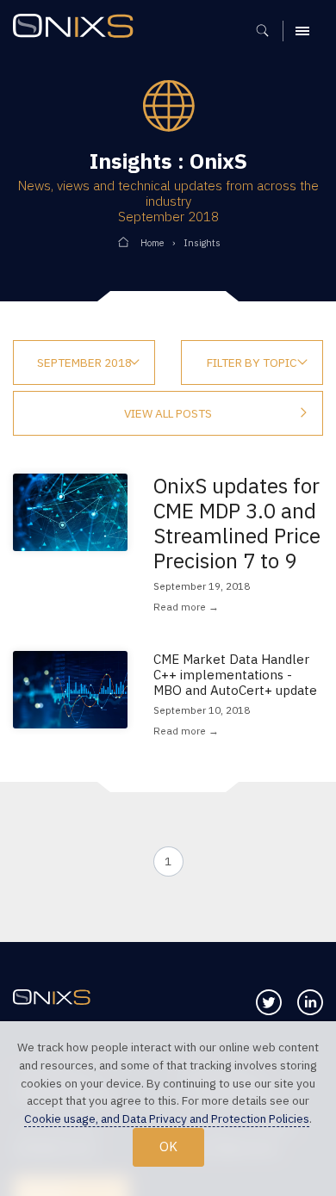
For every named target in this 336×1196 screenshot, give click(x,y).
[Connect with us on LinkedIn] (310, 1002)
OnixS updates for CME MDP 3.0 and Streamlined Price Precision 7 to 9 (236, 523)
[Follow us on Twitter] (269, 1002)
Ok (168, 1146)
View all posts (168, 413)
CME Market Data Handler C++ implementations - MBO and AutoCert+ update (235, 674)
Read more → (186, 606)
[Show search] (268, 31)
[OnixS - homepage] (77, 28)
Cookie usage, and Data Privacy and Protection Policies (166, 1118)
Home (152, 243)
